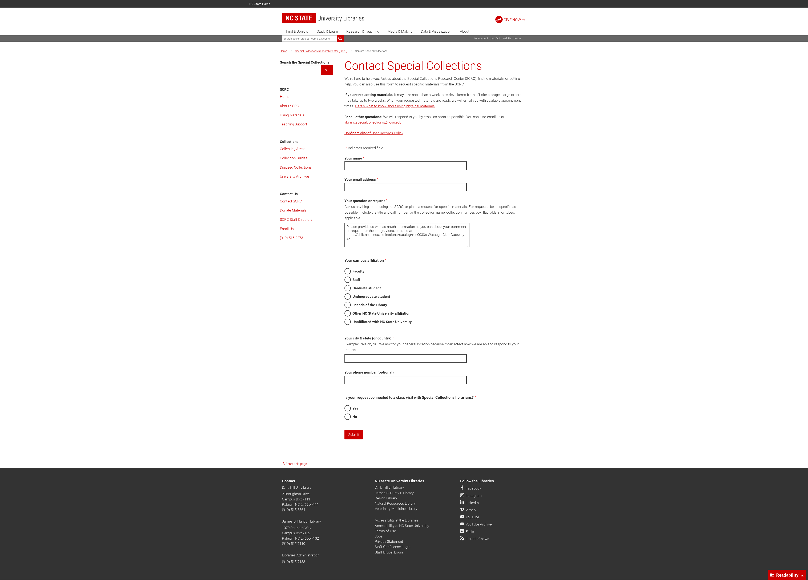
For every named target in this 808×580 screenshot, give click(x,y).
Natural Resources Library (395, 503)
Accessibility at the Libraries (397, 520)
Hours (518, 38)
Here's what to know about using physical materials (395, 106)
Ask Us (507, 38)
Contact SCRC (291, 201)
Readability (787, 574)
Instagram (473, 496)
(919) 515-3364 (293, 510)
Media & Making (400, 31)
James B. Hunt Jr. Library (301, 521)
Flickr (469, 531)
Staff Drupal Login (389, 552)
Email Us (287, 229)
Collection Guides (293, 158)
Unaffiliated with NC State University (382, 322)
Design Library (386, 498)
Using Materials (292, 115)
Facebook (473, 488)
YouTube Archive (478, 524)
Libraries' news (477, 539)
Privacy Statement (389, 541)
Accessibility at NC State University (402, 526)
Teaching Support (293, 124)
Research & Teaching (362, 31)
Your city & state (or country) (367, 338)
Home (283, 51)
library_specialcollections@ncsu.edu (372, 122)
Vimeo (470, 510)
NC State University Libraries (399, 481)
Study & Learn (327, 31)
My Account (481, 38)
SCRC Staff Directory (296, 219)
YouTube (472, 517)
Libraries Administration (300, 555)
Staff (356, 280)
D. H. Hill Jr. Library (296, 487)
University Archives (295, 176)
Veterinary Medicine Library (396, 509)
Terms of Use (385, 531)
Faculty (358, 271)
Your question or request (364, 201)
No (354, 417)
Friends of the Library (369, 305)
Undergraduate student (371, 296)
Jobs (379, 536)
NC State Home (259, 3)
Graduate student (366, 288)
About (464, 31)
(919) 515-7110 (293, 543)
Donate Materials (293, 210)
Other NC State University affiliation (381, 313)
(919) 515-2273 (291, 238)
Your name (353, 158)
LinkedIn (472, 503)
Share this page (296, 464)
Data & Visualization (436, 31)
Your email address (360, 179)
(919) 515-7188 (293, 562)
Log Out (495, 38)
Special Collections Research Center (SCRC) (321, 51)
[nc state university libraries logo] (323, 18)
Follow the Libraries (477, 481)
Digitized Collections (296, 167)
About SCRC (289, 106)
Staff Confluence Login (392, 547)
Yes (355, 408)
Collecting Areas (293, 149)
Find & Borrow (297, 31)
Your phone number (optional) (369, 372)
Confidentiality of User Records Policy (373, 133)
